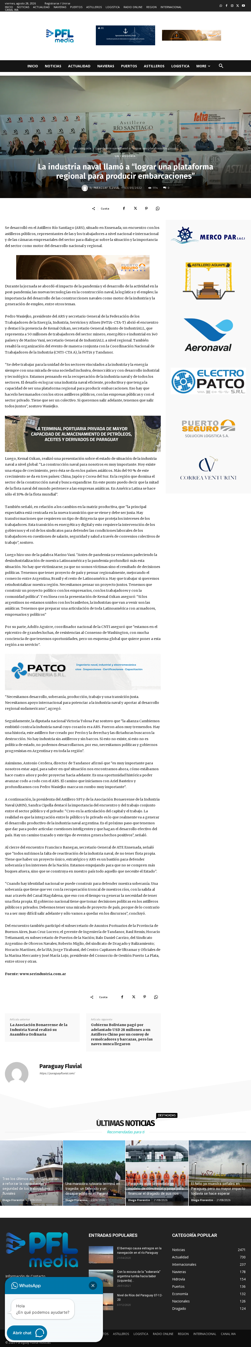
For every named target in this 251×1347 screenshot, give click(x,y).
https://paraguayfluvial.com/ (57, 1073)
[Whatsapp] (221, 6)
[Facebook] (226, 6)
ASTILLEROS (121, 1334)
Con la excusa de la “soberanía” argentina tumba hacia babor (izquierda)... (138, 1276)
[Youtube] (243, 6)
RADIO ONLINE (163, 1334)
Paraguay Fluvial (107, 187)
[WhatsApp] (158, 208)
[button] (221, 66)
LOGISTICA (141, 1334)
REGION (183, 1334)
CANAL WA (228, 1334)
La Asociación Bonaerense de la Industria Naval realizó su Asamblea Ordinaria (38, 1030)
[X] (135, 208)
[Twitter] (237, 6)
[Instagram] (232, 6)
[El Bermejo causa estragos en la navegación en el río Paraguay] (101, 1254)
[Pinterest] (146, 208)
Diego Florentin (13, 1200)
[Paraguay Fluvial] (85, 188)
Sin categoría (82, 148)
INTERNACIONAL (204, 1334)
